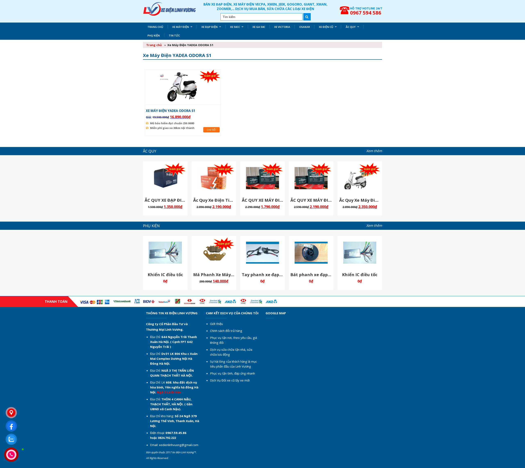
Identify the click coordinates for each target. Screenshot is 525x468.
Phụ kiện (153, 35)
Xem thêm (374, 151)
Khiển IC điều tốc (165, 274)
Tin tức (174, 35)
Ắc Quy (351, 27)
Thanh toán (56, 301)
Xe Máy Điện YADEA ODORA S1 (170, 110)
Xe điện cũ (326, 27)
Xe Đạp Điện (209, 27)
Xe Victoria (282, 27)
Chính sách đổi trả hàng (226, 331)
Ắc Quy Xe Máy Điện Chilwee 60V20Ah (378, 200)
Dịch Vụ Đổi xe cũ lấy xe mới (230, 380)
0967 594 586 (365, 12)
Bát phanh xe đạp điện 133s (319, 274)
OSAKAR (304, 27)
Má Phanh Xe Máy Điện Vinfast (225, 274)
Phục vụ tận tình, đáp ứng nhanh (232, 373)
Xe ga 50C (258, 27)
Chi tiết (211, 130)
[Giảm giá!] (182, 101)
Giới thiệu (216, 324)
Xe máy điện (180, 27)
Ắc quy (149, 151)
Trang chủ (155, 27)
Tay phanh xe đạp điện (266, 274)
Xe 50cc (235, 27)
